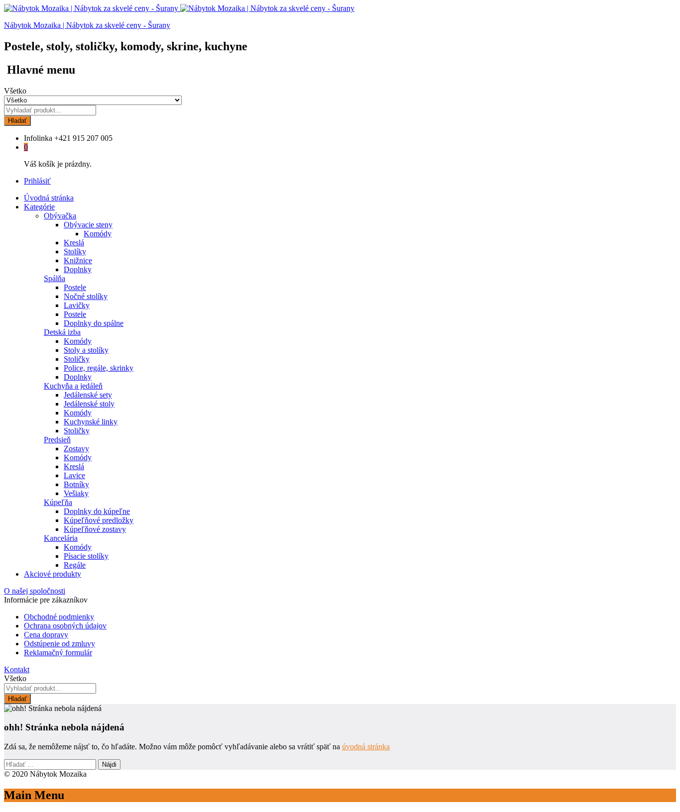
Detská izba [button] (62, 332)
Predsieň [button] (57, 439)
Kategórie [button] (39, 207)
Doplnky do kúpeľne (97, 511)
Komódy (98, 233)
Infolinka (38, 138)
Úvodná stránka (49, 198)
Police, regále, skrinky (98, 368)
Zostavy (76, 448)
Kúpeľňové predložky (98, 520)
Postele (75, 287)
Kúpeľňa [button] (58, 502)
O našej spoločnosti (34, 591)
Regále (75, 565)
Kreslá (74, 242)
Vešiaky (76, 493)
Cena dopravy (46, 634)
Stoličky (77, 359)
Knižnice (78, 260)
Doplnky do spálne (93, 323)
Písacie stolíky (86, 556)
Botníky (76, 484)
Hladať (17, 120)
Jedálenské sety (88, 395)
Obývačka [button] (60, 215)
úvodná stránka (366, 746)
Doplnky (78, 269)
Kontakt (16, 669)
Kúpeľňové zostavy (95, 529)
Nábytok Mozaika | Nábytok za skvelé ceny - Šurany (87, 25)
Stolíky (75, 251)
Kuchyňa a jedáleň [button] (73, 386)
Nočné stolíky (86, 296)
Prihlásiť (37, 181)
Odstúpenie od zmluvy (59, 643)
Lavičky (77, 305)
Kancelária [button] (61, 538)
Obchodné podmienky (59, 616)
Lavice (74, 475)
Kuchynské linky (90, 421)
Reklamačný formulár (58, 652)
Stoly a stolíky (86, 350)
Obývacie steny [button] (88, 224)
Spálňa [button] (54, 278)
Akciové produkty (52, 574)
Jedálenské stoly (89, 404)
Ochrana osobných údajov (65, 625)
